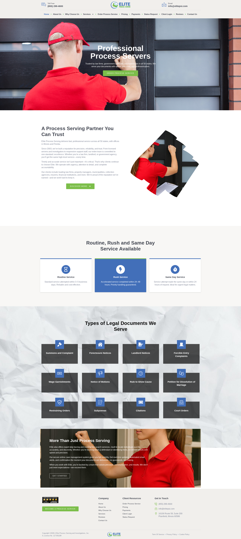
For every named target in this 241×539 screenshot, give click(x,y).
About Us (57, 14)
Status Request (151, 14)
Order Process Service (107, 14)
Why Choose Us (72, 14)
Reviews (179, 14)
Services (87, 14)
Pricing (124, 14)
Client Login (166, 14)
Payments (136, 14)
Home (46, 14)
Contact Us (192, 14)
